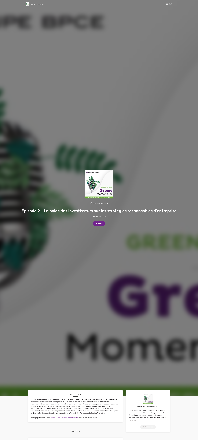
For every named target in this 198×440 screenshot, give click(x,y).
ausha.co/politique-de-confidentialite (64, 418)
